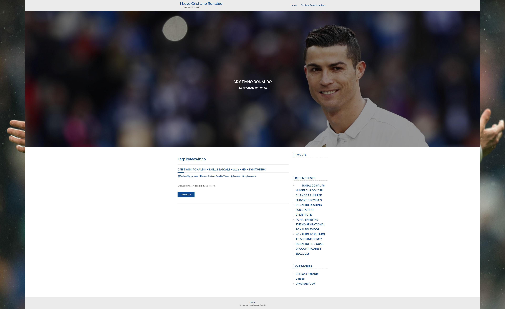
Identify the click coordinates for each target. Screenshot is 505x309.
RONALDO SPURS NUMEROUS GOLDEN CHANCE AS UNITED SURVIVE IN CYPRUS (310, 193)
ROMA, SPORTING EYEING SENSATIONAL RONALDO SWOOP (310, 224)
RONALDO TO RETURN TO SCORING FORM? (310, 237)
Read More (186, 195)
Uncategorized (305, 283)
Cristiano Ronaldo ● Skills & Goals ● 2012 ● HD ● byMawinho (222, 169)
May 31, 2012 (192, 176)
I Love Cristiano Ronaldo (201, 3)
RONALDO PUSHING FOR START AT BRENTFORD (309, 209)
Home (294, 5)
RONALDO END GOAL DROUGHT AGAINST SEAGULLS (309, 248)
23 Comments (250, 176)
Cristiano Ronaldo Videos (313, 5)
